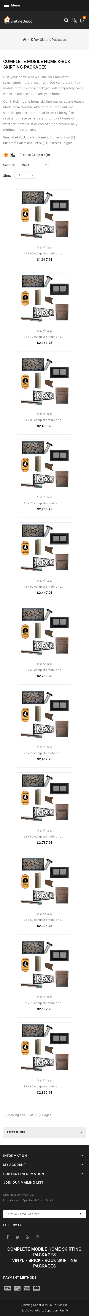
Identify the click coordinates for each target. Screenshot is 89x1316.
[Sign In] (74, 20)
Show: (7, 175)
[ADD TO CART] (24, 206)
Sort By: (9, 165)
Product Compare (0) (35, 155)
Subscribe (82, 1214)
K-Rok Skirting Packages (48, 39)
